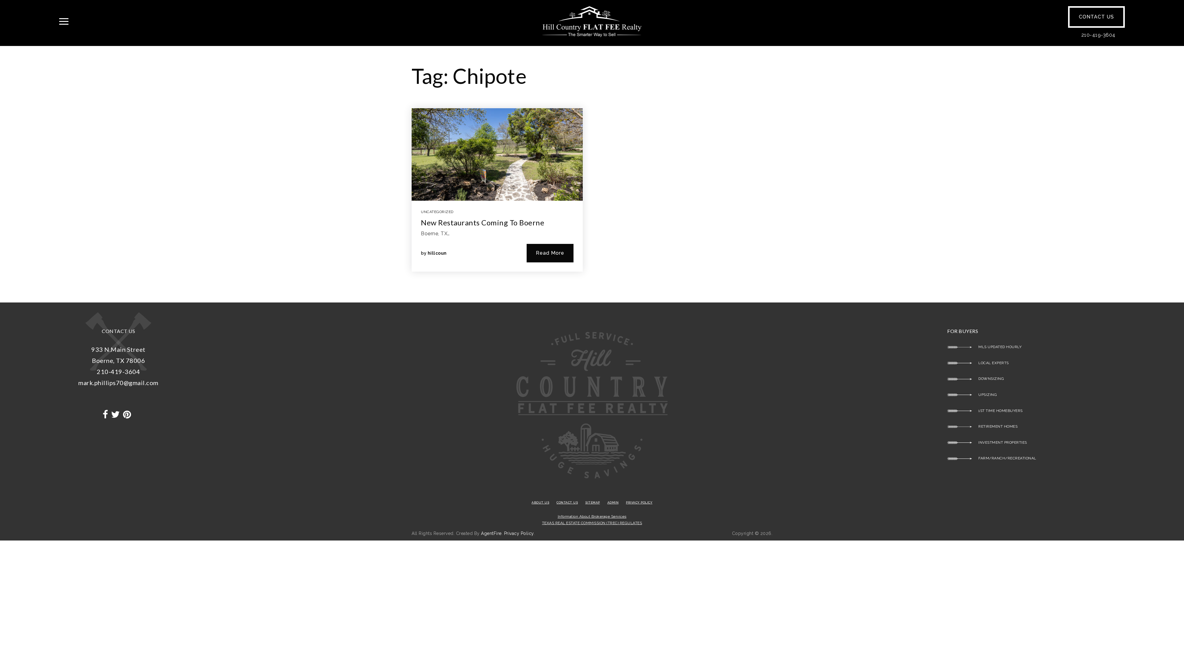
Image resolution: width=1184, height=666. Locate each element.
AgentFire (491, 533)
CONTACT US (1096, 17)
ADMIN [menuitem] (613, 502)
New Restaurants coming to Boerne (482, 222)
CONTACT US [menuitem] (567, 502)
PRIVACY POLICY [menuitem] (639, 502)
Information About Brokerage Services (592, 516)
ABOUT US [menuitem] (540, 502)
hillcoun (437, 253)
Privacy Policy (519, 533)
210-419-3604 (1098, 35)
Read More (550, 253)
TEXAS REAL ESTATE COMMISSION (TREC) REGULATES (592, 523)
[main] (592, 174)
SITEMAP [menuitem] (592, 502)
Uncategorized (437, 212)
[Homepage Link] (592, 21)
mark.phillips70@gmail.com (118, 382)
